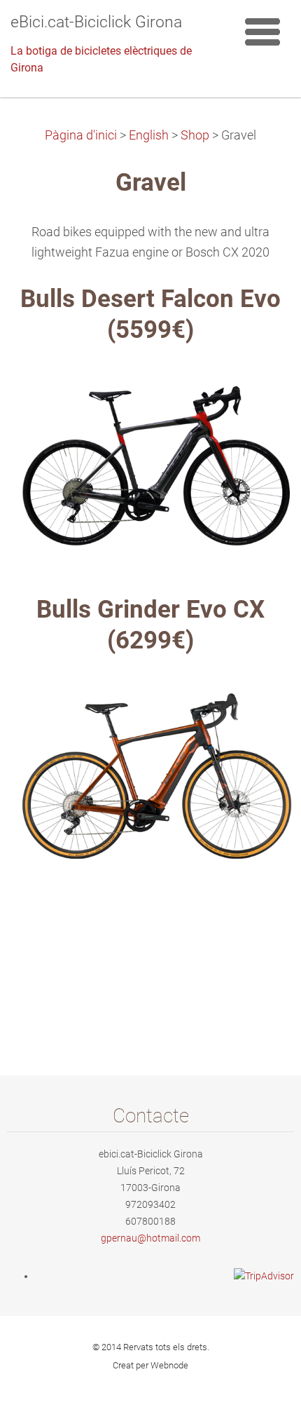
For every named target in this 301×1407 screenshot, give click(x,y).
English (149, 135)
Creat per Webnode (150, 1365)
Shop (195, 135)
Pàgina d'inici (81, 135)
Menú (262, 32)
